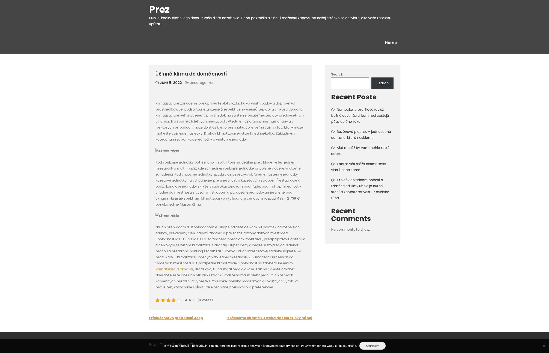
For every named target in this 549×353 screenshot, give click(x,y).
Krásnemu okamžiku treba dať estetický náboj (269, 317)
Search (337, 74)
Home (391, 42)
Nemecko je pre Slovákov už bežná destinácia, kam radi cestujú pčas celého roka (360, 115)
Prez (159, 9)
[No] (543, 346)
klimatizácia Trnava (174, 269)
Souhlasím (372, 345)
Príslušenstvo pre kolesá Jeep (176, 317)
